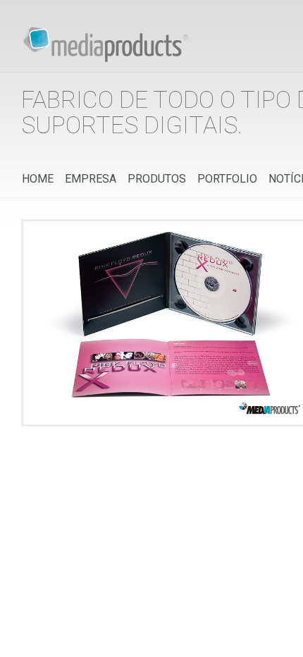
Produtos (157, 178)
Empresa (90, 178)
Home (38, 178)
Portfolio (227, 178)
